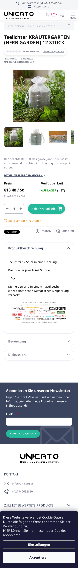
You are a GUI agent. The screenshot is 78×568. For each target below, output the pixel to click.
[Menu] (73, 15)
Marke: (19, 61)
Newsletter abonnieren (23, 433)
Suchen (69, 26)
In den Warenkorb (43, 208)
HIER (6, 530)
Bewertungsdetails (53, 51)
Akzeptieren (39, 557)
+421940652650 (22, 491)
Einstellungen (39, 544)
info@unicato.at (22, 483)
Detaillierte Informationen (23, 175)
